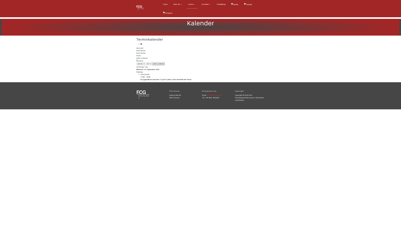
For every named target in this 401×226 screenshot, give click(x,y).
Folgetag (139, 72)
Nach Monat (140, 50)
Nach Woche (141, 53)
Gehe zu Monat (142, 58)
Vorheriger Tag (142, 67)
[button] (178, 4)
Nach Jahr (139, 48)
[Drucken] (141, 44)
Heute (138, 56)
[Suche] (139, 61)
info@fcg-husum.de (214, 95)
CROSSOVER (144, 74)
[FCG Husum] (144, 8)
